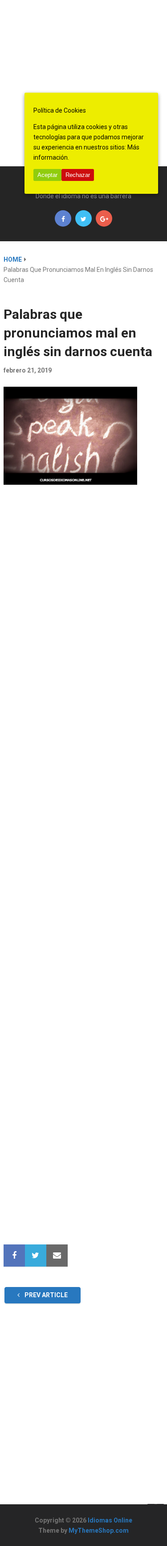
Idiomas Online (110, 1520)
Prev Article (45, 1295)
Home (13, 259)
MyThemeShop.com (99, 1530)
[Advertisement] (83, 83)
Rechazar (77, 175)
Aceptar (47, 175)
